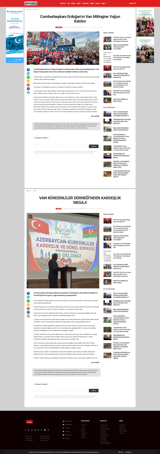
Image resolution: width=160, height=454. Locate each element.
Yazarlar (67, 428)
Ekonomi (63, 3)
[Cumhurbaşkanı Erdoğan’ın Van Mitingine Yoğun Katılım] (63, 48)
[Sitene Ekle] (49, 430)
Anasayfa (28, 9)
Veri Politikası (29, 440)
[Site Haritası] (45, 430)
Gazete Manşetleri (106, 443)
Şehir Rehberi (104, 441)
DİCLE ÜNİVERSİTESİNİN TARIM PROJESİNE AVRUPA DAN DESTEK (121, 75)
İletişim (67, 438)
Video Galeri (69, 424)
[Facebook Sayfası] (26, 430)
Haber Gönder (45, 440)
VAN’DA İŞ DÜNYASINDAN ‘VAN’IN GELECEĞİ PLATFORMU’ (120, 47)
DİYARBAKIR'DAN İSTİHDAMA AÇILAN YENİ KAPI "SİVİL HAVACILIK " (122, 121)
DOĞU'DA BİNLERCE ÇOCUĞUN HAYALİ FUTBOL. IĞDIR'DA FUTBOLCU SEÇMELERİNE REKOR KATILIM (121, 138)
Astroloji (122, 433)
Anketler (122, 427)
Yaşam (34, 191)
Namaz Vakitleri (105, 429)
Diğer (104, 3)
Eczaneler (103, 431)
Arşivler (67, 431)
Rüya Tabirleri (123, 431)
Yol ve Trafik (104, 427)
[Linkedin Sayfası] (39, 430)
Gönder (94, 146)
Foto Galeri (68, 421)
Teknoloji (85, 3)
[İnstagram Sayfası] (32, 430)
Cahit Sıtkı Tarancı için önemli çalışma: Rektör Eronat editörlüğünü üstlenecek (122, 39)
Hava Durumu (104, 425)
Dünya (73, 3)
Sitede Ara (123, 425)
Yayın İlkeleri (28, 438)
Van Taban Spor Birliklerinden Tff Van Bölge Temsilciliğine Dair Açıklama (122, 57)
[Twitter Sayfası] (29, 430)
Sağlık (92, 3)
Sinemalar (103, 437)
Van (68, 3)
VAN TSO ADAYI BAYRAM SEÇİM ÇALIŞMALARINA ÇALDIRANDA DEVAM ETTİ (121, 114)
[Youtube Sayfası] (36, 430)
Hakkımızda (28, 436)
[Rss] (42, 430)
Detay (121, 452)
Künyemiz (68, 435)
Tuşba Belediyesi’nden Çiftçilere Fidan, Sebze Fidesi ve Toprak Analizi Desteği (122, 148)
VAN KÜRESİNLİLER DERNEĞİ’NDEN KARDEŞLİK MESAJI (121, 155)
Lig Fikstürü (104, 433)
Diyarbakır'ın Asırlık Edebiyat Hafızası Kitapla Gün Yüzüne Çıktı (121, 92)
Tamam (128, 452)
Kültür (79, 3)
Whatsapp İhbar (45, 438)
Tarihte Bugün (105, 435)
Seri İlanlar (104, 439)
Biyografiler (123, 429)
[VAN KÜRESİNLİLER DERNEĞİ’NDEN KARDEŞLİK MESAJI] (63, 250)
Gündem (35, 9)
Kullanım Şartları (45, 436)
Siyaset (97, 3)
